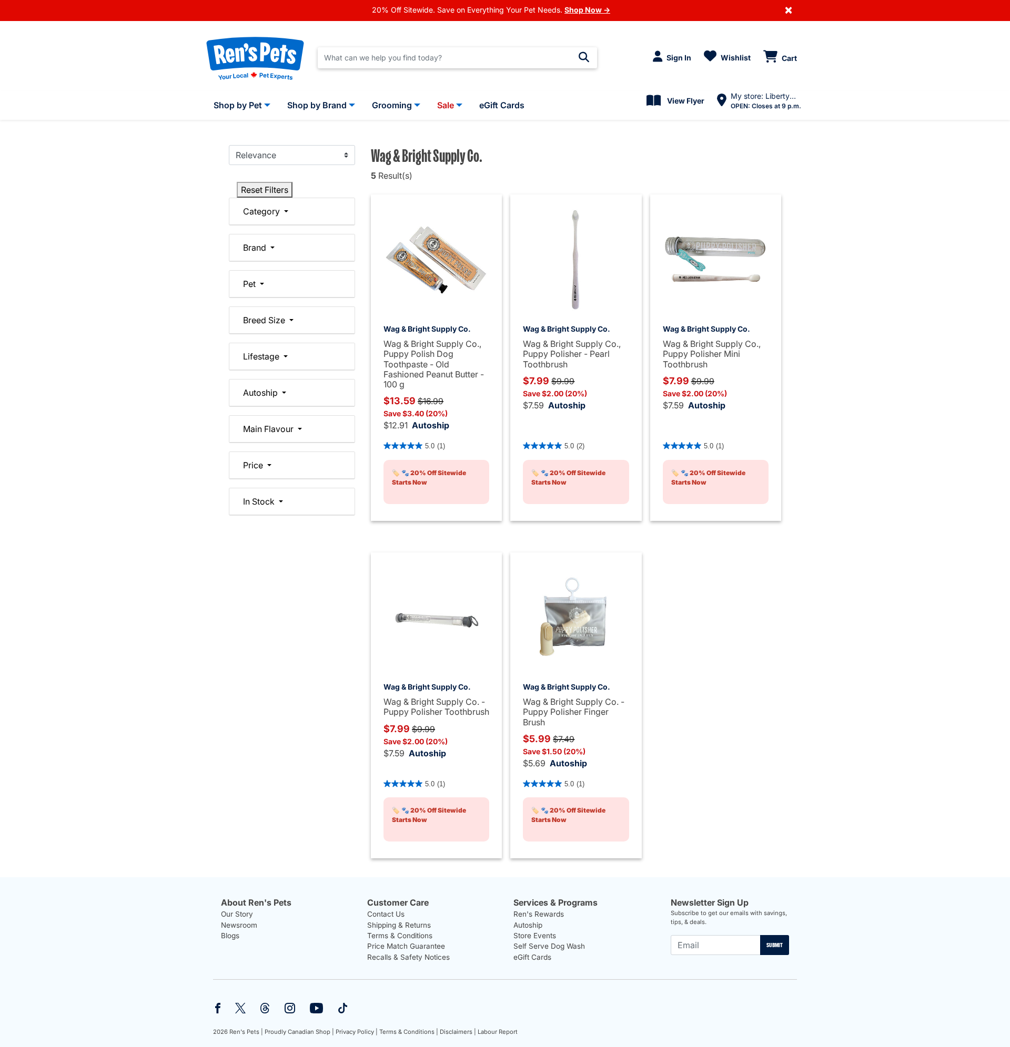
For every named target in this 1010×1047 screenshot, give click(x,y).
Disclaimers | (458, 1031)
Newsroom (239, 925)
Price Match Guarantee (406, 946)
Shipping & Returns (399, 925)
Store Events (534, 935)
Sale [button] (445, 105)
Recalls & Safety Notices (408, 957)
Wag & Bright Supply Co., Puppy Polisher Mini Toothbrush (712, 353)
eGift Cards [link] (501, 105)
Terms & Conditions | (408, 1031)
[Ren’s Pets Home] (255, 57)
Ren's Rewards (538, 914)
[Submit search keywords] (584, 57)
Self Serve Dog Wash (549, 946)
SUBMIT (774, 945)
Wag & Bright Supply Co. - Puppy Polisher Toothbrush (436, 706)
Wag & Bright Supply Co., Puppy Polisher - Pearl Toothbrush (572, 353)
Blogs (230, 935)
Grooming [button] (392, 105)
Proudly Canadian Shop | (299, 1031)
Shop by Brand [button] (317, 105)
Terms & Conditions (399, 935)
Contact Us (386, 914)
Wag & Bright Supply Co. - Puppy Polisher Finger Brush (573, 711)
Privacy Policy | (357, 1031)
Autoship (430, 425)
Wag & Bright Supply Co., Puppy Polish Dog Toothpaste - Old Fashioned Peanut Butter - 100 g (433, 363)
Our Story (237, 914)
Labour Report (498, 1031)
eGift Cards (532, 957)
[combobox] (457, 57)
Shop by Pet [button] (238, 105)
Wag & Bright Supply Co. (427, 328)
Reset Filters (264, 189)
